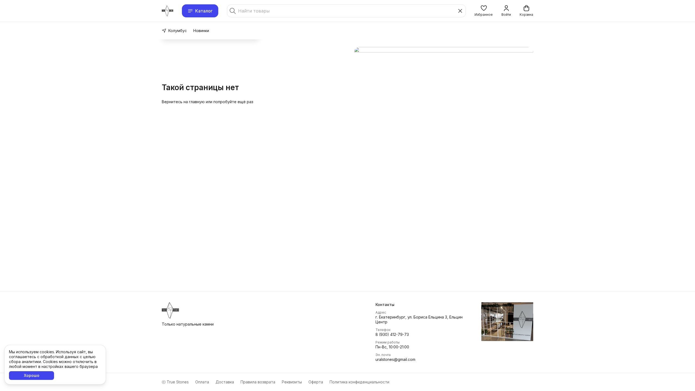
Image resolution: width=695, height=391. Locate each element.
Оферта (315, 382)
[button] (484, 11)
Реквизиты (292, 382)
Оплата (202, 382)
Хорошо (31, 375)
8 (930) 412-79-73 (392, 334)
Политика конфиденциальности (359, 382)
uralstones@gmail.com (395, 359)
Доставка (225, 382)
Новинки (201, 30)
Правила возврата (258, 382)
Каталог (204, 11)
